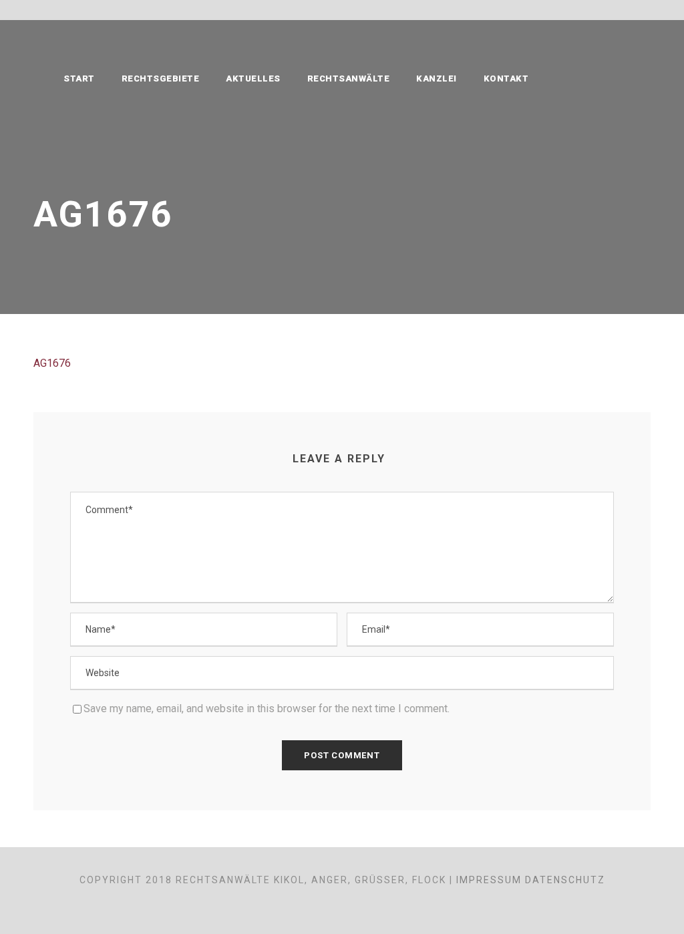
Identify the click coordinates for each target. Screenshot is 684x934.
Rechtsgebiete (161, 78)
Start (79, 78)
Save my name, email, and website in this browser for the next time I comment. (266, 708)
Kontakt (506, 78)
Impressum (489, 880)
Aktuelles (253, 78)
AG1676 (52, 363)
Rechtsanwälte (348, 78)
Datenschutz (565, 880)
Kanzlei (436, 78)
